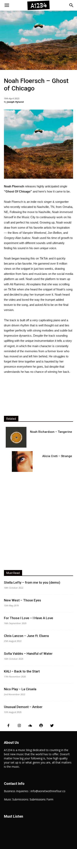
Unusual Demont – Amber (23, 707)
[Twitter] (51, 725)
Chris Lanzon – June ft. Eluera (26, 636)
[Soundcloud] (30, 725)
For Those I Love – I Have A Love (28, 618)
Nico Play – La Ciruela (20, 689)
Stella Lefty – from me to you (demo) (32, 582)
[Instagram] (19, 725)
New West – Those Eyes (22, 600)
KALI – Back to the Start (22, 671)
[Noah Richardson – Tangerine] (16, 437)
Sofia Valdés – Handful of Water (28, 654)
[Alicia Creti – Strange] (22, 461)
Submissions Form (41, 799)
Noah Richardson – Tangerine (51, 432)
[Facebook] (8, 725)
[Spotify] (41, 725)
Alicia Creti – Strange (57, 456)
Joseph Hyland (15, 101)
